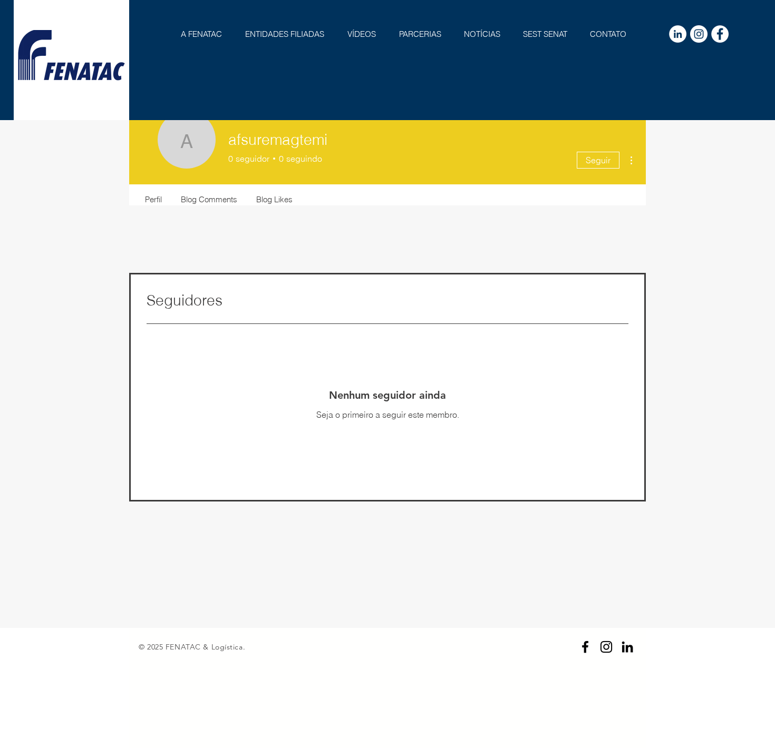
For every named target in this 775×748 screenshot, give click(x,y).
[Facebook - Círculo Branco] (720, 34)
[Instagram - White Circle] (699, 34)
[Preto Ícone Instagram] (606, 647)
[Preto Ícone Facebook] (585, 647)
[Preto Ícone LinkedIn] (627, 647)
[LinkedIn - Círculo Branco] (677, 34)
